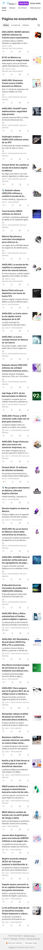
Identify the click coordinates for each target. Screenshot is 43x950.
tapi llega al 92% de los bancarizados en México (14, 394)
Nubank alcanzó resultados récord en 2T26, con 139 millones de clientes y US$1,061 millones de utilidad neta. (16, 375)
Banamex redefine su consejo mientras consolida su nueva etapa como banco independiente (16, 740)
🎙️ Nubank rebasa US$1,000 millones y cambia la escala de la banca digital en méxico (14, 193)
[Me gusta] (3, 51)
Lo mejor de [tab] (15, 25)
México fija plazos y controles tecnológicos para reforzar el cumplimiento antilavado (14, 239)
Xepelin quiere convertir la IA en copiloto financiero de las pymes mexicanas (15, 887)
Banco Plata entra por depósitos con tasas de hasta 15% (13, 293)
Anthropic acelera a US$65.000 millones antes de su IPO (15, 139)
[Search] (38, 25)
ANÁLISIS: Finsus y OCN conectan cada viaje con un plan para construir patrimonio (15, 419)
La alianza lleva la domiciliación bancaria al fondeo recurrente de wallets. (15, 623)
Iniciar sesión (35, 3)
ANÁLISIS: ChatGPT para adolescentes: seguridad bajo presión (14, 111)
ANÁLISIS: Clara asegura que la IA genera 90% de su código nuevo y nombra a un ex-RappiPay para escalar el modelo (15, 691)
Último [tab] (6, 25)
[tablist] (16, 25)
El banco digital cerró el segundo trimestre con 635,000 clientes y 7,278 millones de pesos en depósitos (15, 515)
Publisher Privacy (29, 936)
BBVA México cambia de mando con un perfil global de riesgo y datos (15, 815)
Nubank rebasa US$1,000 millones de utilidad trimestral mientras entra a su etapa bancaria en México (15, 368)
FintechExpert (17, 48)
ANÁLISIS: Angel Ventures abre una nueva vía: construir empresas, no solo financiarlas (15, 444)
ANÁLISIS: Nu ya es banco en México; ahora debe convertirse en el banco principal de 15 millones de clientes (15, 532)
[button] (4, 8)
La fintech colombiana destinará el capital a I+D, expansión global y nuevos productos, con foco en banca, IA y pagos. (15, 218)
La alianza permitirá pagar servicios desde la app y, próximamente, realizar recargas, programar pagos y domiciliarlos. (15, 675)
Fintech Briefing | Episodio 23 (14, 496)
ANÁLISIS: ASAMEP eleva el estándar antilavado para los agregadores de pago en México (16, 560)
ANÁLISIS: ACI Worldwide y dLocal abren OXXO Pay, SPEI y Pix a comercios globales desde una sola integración (15, 642)
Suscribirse (23, 3)
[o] (37, 193)
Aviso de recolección (33, 939)
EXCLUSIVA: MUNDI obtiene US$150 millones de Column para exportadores (16, 35)
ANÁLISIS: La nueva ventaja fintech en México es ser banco (15, 340)
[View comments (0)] (11, 51)
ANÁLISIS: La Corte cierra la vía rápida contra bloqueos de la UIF (14, 316)
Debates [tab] (26, 25)
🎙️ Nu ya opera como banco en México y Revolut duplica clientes (16, 490)
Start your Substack (15, 943)
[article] (21, 41)
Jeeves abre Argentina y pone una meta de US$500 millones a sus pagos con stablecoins (15, 838)
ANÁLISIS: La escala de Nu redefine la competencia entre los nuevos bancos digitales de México (15, 267)
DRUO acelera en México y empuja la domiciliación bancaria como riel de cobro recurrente (16, 789)
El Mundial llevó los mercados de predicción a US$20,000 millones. (15, 588)
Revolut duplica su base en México (15, 509)
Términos (22, 939)
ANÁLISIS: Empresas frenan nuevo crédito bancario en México (12, 83)
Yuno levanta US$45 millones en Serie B (12, 212)
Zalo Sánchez (16, 728)
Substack (12, 947)
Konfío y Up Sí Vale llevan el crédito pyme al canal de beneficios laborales (15, 763)
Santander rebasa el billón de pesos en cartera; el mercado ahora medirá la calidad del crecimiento (15, 717)
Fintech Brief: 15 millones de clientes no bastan (14, 468)
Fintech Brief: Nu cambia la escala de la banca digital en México (15, 168)
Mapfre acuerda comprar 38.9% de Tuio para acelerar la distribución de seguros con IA (15, 861)
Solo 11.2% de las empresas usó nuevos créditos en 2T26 (15, 90)
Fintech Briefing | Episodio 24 (14, 199)
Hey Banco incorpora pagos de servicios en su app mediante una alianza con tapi (15, 668)
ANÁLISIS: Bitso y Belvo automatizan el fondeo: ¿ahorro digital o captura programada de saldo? (14, 616)
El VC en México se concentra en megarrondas (15, 58)
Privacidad (14, 939)
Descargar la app (31, 943)
